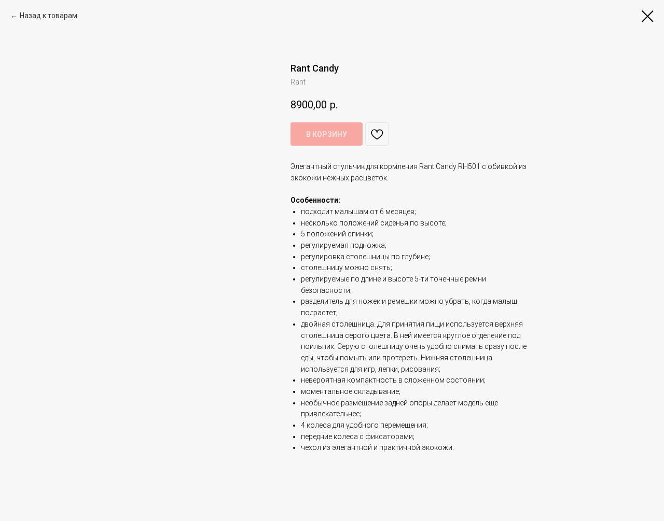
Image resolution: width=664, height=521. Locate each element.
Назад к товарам (48, 15)
